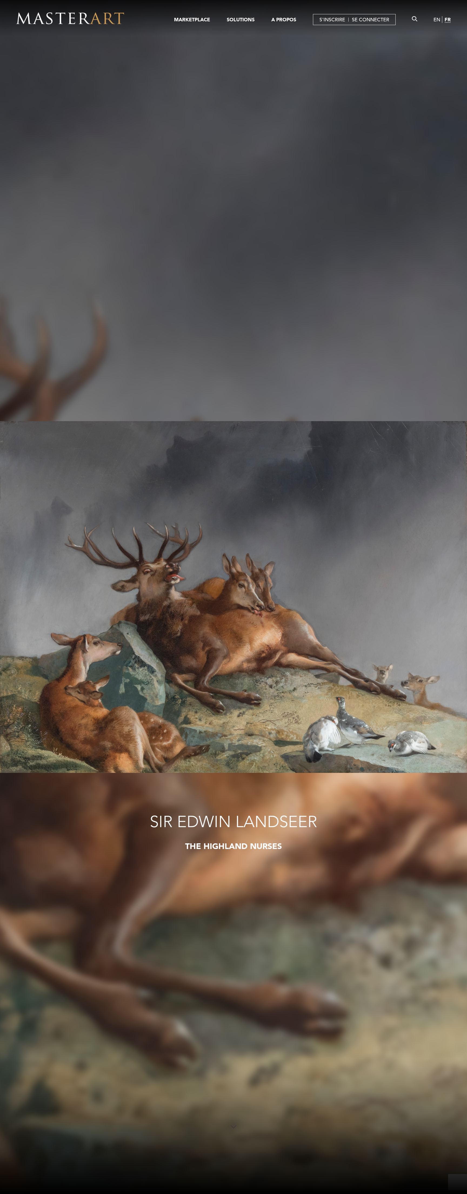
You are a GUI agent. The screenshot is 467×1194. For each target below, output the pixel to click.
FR (448, 19)
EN (436, 19)
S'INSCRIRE (332, 19)
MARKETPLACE (192, 19)
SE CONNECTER (370, 19)
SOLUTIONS (241, 19)
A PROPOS (283, 19)
